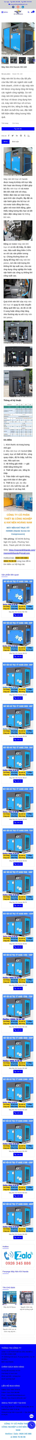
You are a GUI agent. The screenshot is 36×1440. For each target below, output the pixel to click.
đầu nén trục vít (13, 188)
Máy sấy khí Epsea (10, 1307)
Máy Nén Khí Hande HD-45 (18, 819)
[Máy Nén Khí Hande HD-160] (18, 12)
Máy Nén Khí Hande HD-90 (18, 944)
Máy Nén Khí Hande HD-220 (18, 1110)
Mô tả (6, 141)
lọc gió (16, 483)
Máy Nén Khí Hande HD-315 (18, 1192)
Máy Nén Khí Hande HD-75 (18, 902)
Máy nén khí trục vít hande (16, 179)
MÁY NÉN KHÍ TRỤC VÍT (18, 17)
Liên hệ (19, 129)
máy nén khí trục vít (14, 103)
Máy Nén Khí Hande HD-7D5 (18, 612)
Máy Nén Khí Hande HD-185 (18, 1068)
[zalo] (23, 7)
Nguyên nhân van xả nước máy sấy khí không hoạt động (9, 1330)
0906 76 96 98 (27, 1)
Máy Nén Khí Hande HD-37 (18, 778)
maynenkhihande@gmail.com (18, 4)
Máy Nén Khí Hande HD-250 (18, 1151)
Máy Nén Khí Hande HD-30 (18, 736)
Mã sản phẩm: (6, 74)
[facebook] (13, 7)
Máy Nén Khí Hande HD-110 (18, 985)
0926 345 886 (16, 1)
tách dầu (10, 486)
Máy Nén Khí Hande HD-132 (18, 1027)
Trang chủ (5, 17)
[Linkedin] (17, 136)
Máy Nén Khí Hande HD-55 (18, 861)
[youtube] (18, 7)
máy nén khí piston (11, 96)
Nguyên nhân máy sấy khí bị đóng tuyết (26, 1308)
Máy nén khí (8, 78)
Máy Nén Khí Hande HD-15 (18, 653)
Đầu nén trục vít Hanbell (16, 451)
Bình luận (15, 141)
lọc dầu (23, 483)
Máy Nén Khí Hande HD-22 (18, 695)
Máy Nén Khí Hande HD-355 (18, 1234)
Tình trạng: (5, 123)
